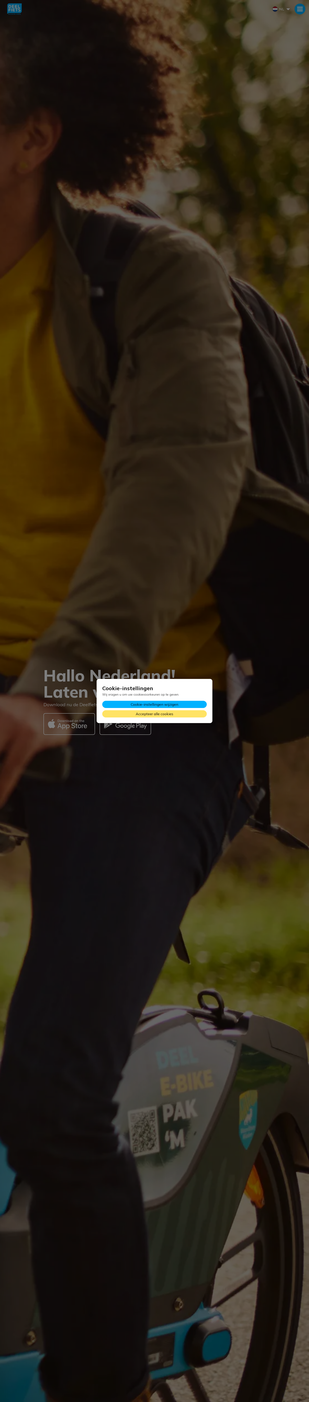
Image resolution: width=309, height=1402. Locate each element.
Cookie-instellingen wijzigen (154, 704)
